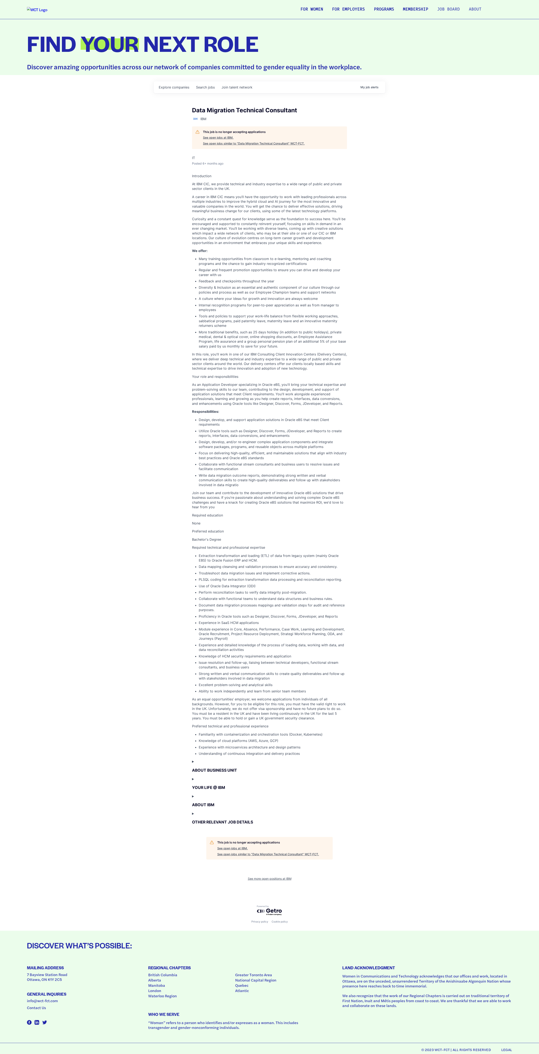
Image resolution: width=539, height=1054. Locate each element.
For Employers (348, 10)
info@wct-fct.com (42, 1000)
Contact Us (36, 1007)
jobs (205, 87)
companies (174, 87)
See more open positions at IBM (269, 878)
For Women (311, 10)
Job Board (448, 10)
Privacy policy (259, 921)
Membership (415, 10)
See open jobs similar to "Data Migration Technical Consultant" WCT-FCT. (254, 143)
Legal (506, 1049)
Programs (384, 10)
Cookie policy (280, 921)
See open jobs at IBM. (218, 137)
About (475, 10)
